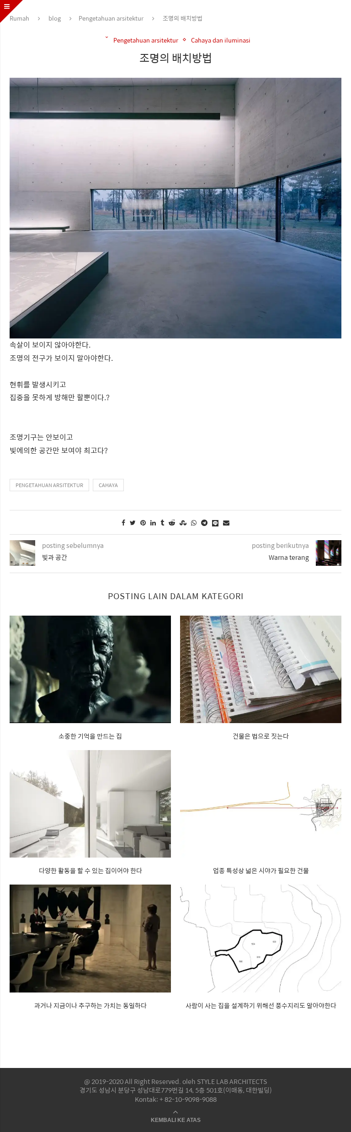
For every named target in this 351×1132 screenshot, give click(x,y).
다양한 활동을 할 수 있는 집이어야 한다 (90, 870)
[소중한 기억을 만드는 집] (90, 669)
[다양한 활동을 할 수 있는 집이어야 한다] (90, 804)
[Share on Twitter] (133, 522)
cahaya (108, 485)
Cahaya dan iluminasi (220, 40)
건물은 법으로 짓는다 (261, 736)
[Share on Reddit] (172, 522)
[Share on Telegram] (204, 522)
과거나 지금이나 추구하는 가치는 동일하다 (90, 1005)
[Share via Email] (226, 522)
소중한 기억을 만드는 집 (90, 736)
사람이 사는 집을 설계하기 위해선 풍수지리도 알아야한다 (261, 1005)
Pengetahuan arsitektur (111, 18)
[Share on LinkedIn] (153, 522)
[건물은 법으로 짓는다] (260, 669)
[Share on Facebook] (123, 522)
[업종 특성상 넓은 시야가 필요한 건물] (260, 804)
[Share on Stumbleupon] (183, 522)
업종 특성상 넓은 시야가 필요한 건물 (261, 870)
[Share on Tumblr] (162, 522)
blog (54, 18)
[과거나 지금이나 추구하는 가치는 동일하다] (90, 938)
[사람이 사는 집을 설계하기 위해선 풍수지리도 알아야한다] (260, 938)
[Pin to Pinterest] (143, 522)
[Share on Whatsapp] (194, 522)
